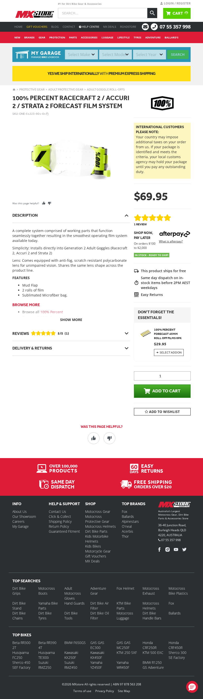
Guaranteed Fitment (64, 531)
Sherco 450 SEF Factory (21, 665)
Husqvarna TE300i (46, 655)
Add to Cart (166, 391)
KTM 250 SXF (127, 652)
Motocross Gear (97, 511)
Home (18, 27)
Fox (124, 511)
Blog (55, 27)
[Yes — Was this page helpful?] (44, 203)
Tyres (137, 37)
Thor (125, 536)
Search (178, 54)
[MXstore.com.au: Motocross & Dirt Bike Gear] (34, 14)
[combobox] (81, 54)
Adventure (153, 37)
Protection (57, 37)
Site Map (124, 691)
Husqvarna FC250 (20, 655)
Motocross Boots (46, 591)
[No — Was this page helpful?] (49, 203)
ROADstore (128, 27)
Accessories (89, 37)
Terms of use (82, 691)
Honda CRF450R (175, 645)
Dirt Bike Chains (19, 615)
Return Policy (59, 526)
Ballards (128, 516)
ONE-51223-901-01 (32, 114)
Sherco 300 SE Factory (177, 655)
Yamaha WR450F (123, 665)
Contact (69, 27)
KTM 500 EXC (153, 652)
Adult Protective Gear (65, 89)
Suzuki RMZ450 (70, 665)
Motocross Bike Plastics (178, 591)
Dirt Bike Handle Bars (152, 615)
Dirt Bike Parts (96, 531)
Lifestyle (123, 37)
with (101, 73)
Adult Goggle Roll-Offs (106, 89)
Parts (73, 37)
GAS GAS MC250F (123, 645)
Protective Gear (32, 89)
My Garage (20, 526)
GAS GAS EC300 (97, 645)
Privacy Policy (104, 691)
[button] (192, 687)
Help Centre (90, 27)
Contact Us (57, 511)
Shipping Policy (60, 521)
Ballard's (171, 37)
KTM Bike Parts (124, 606)
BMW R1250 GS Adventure (153, 665)
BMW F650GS (75, 642)
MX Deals (109, 27)
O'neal (127, 526)
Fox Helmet (125, 588)
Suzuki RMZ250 (44, 665)
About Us (19, 511)
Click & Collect (60, 516)
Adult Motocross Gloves (72, 593)
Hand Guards (74, 603)
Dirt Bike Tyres (45, 615)
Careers (18, 521)
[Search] (152, 13)
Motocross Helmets (100, 526)
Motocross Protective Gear (97, 519)
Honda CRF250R (149, 645)
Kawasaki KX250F (71, 655)
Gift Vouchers (36, 27)
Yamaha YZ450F (96, 665)
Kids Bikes (93, 546)
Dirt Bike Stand (19, 606)
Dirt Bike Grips (19, 591)
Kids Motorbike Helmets (96, 539)
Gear (42, 37)
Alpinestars (130, 521)
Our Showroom (24, 516)
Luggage (107, 37)
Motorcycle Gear (98, 551)
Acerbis (127, 531)
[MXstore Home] (174, 505)
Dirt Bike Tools (71, 615)
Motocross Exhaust (151, 591)
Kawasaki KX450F (97, 655)
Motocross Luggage (125, 615)
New (17, 37)
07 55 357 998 (175, 26)
